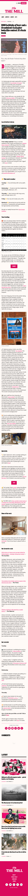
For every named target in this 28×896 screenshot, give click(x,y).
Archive (12, 17)
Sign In (19, 3)
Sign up (14, 875)
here (6, 163)
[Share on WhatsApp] (15, 728)
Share (14, 483)
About (3, 17)
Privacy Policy (14, 877)
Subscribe (24, 3)
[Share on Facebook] (9, 728)
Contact (14, 881)
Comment (14, 266)
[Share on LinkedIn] (12, 728)
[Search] (17, 3)
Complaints (14, 879)
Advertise (7, 17)
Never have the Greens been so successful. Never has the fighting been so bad (14, 827)
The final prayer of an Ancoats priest (12, 803)
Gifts (16, 17)
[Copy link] (22, 728)
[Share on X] (6, 728)
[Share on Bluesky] (18, 728)
